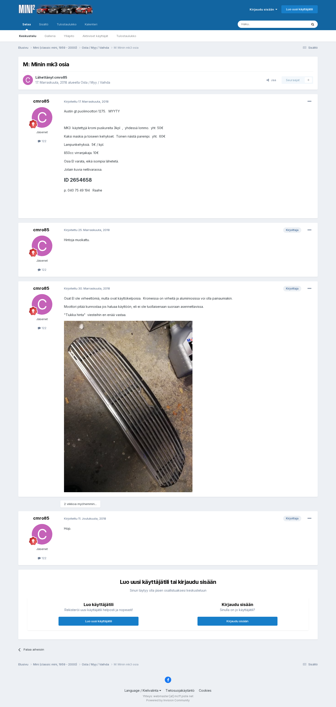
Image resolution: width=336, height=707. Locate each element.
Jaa (272, 80)
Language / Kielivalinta (142, 690)
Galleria (50, 36)
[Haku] (313, 24)
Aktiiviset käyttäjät (95, 36)
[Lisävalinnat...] (309, 101)
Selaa (26, 24)
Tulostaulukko (126, 36)
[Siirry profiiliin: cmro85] (28, 80)
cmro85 (60, 77)
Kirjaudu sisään (262, 9)
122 (43, 141)
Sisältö (43, 24)
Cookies (205, 690)
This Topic (294, 24)
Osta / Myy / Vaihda (95, 82)
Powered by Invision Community (168, 700)
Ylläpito (69, 36)
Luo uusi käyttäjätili (299, 9)
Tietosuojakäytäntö (180, 690)
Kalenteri (91, 24)
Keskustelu (27, 36)
